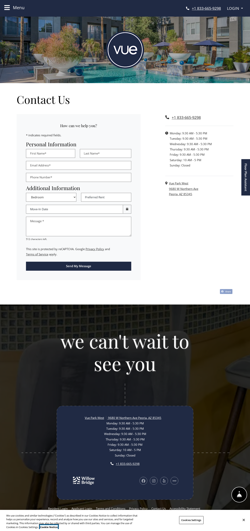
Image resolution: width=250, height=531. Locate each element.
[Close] (243, 520)
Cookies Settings (191, 520)
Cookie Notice (49, 527)
